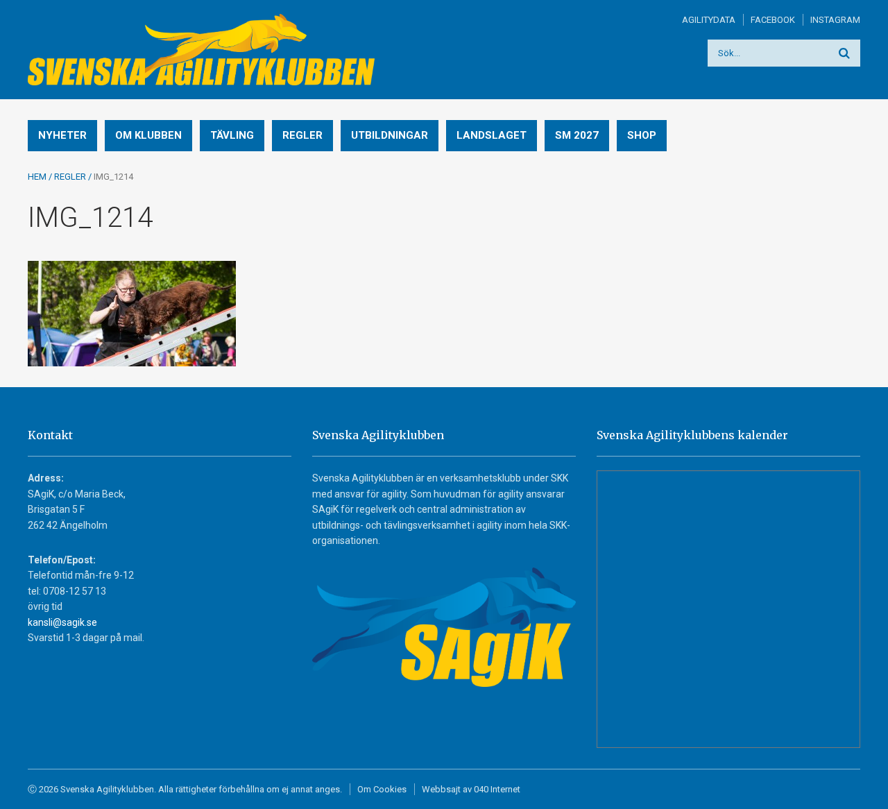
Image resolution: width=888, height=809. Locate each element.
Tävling (232, 135)
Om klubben (148, 135)
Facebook (773, 20)
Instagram (835, 20)
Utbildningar (389, 135)
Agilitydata (708, 20)
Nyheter (62, 135)
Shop (641, 135)
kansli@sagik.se (62, 622)
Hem (37, 176)
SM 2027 (577, 135)
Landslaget (491, 135)
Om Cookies (382, 789)
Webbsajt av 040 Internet (471, 789)
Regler (302, 135)
